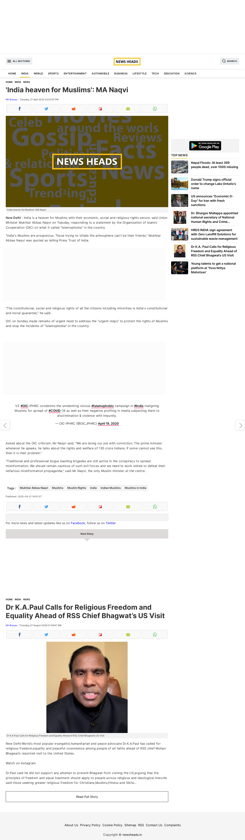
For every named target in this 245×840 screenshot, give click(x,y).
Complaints (172, 825)
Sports (53, 73)
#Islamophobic (102, 406)
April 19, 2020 (108, 423)
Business (121, 73)
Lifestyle (140, 73)
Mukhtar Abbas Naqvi (34, 487)
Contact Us (154, 825)
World (38, 73)
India (25, 73)
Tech (155, 73)
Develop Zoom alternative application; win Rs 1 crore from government (240, 425)
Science (190, 73)
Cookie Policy (112, 825)
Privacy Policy (90, 825)
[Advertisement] (122, 27)
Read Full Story (87, 797)
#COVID (55, 411)
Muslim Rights (76, 487)
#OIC (24, 406)
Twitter (111, 523)
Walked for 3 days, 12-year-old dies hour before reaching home (5, 425)
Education (172, 73)
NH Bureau (11, 99)
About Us (71, 825)
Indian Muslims (111, 487)
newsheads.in (132, 835)
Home (12, 73)
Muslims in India (135, 487)
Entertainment (75, 73)
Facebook (78, 523)
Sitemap (130, 825)
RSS (141, 825)
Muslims (57, 487)
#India (139, 406)
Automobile (100, 73)
